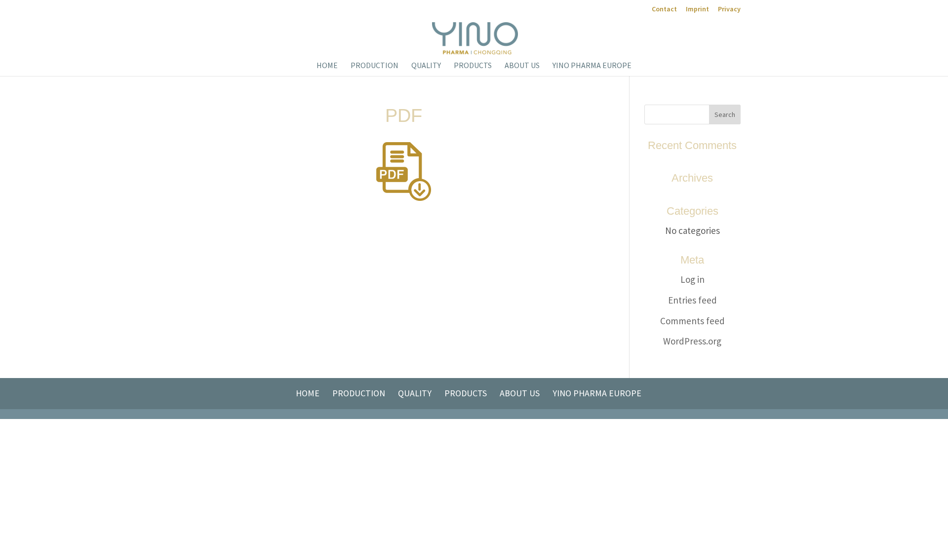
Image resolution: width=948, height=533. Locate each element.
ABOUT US (522, 66)
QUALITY (426, 66)
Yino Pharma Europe (592, 66)
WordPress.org (692, 341)
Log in (692, 279)
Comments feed (692, 321)
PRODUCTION (374, 66)
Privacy (729, 9)
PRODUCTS (473, 66)
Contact (664, 9)
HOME (327, 66)
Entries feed (692, 300)
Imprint (697, 9)
